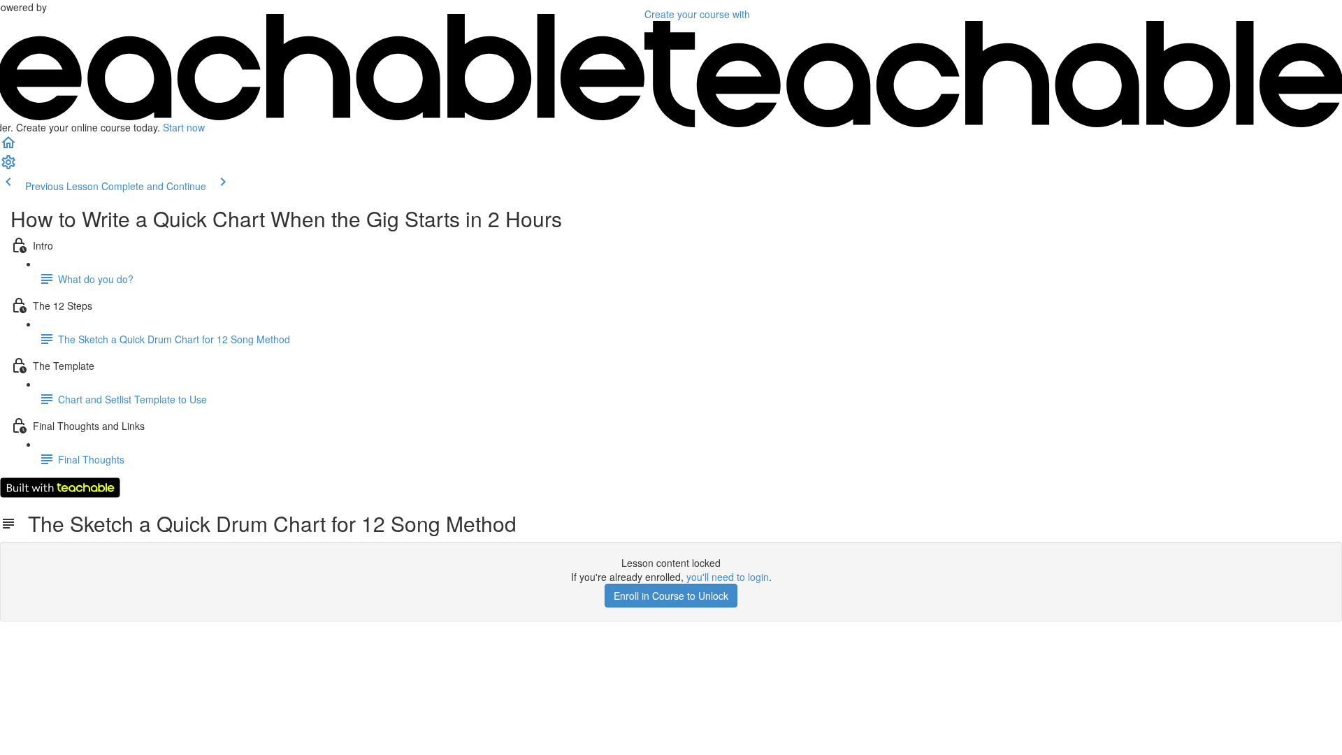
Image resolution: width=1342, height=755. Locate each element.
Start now (184, 127)
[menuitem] (8, 166)
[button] (8, 147)
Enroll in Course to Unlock (671, 596)
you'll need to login (727, 577)
